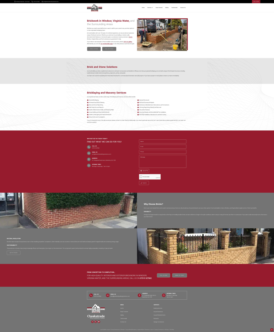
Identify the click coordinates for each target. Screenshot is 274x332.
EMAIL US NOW (94, 49)
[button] (150, 7)
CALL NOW (256, 1)
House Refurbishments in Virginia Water (135, 329)
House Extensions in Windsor (118, 329)
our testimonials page (107, 44)
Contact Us (183, 7)
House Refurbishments (159, 315)
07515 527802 (37, 1)
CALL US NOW (163, 275)
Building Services (158, 308)
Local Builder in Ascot (105, 329)
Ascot (130, 37)
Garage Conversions (159, 322)
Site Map (172, 329)
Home (143, 7)
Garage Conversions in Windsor (161, 329)
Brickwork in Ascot (149, 329)
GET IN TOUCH (13, 253)
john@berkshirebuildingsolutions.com (51, 1)
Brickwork (156, 318)
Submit (143, 183)
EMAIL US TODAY (179, 275)
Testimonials (174, 7)
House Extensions (158, 311)
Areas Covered (159, 7)
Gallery (167, 7)
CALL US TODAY (109, 49)
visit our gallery (128, 42)
